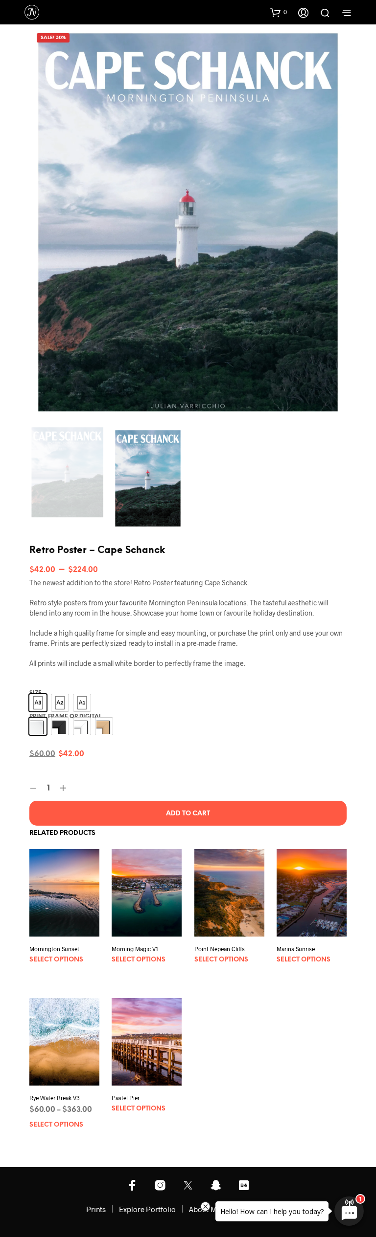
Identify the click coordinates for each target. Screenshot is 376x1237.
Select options (56, 960)
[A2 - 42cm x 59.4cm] (60, 702)
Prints (96, 1209)
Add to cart (188, 813)
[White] (82, 726)
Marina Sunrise (296, 948)
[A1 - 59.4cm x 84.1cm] (82, 702)
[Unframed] (38, 726)
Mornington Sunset (54, 948)
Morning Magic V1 (135, 948)
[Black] (60, 726)
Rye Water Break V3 (54, 1098)
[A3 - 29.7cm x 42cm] (38, 702)
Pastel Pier (126, 1097)
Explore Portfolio (147, 1209)
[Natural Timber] (104, 726)
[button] (278, 12)
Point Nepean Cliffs (219, 948)
